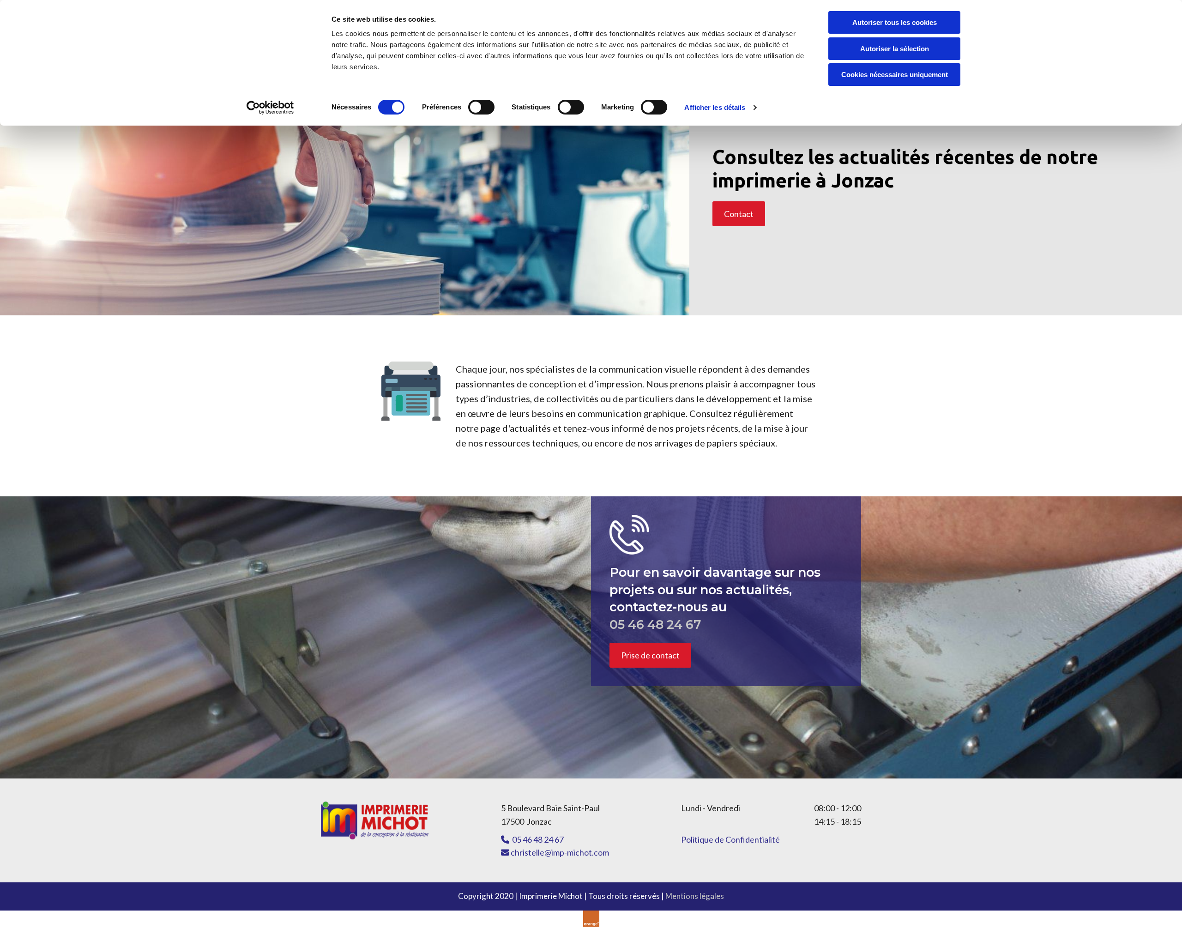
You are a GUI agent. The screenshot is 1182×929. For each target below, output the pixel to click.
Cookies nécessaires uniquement (894, 74)
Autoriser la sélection (894, 49)
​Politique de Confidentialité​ (730, 839)
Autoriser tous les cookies (894, 22)
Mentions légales (694, 896)
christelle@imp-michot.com (555, 852)
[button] (738, 213)
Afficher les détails (714, 107)
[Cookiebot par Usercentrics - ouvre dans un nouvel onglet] (270, 108)
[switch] (481, 107)
